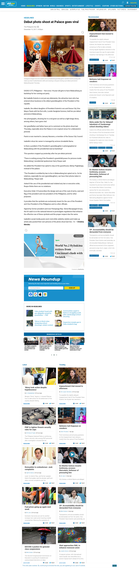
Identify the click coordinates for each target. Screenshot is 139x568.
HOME (23, 6)
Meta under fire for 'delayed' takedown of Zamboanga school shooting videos (101, 124)
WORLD (52, 6)
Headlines (29, 18)
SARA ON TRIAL (55, 9)
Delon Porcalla (64, 431)
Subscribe (133, 3)
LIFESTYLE (89, 6)
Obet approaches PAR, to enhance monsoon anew (69, 546)
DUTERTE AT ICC (75, 9)
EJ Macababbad (30, 393)
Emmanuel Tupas (30, 433)
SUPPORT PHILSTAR (130, 6)
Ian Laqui (63, 476)
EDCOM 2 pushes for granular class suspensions (37, 548)
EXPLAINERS (112, 9)
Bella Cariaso (64, 511)
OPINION (39, 6)
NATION (46, 6)
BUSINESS (60, 6)
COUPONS (105, 6)
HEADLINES (31, 6)
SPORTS (68, 6)
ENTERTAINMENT (78, 6)
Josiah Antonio (64, 551)
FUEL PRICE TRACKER (88, 9)
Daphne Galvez (30, 472)
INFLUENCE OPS (101, 9)
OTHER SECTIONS (116, 6)
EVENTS (98, 6)
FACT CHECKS (121, 9)
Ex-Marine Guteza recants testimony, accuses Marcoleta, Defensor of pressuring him (70, 469)
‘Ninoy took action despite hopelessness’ (36, 388)
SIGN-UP (72, 288)
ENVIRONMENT (132, 9)
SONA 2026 (64, 9)
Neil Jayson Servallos (66, 391)
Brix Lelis (28, 512)
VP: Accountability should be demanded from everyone (71, 506)
